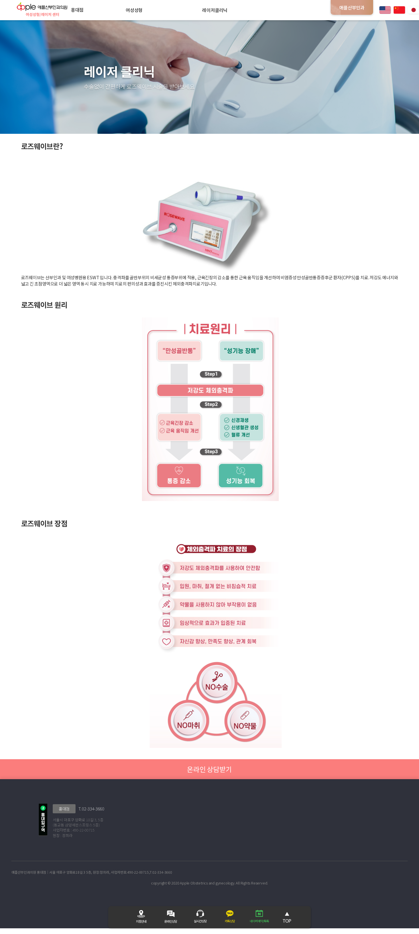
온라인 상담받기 (209, 769)
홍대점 (64, 809)
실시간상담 (200, 921)
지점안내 (141, 921)
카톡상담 (230, 921)
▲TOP (286, 917)
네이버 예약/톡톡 (259, 921)
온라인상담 (170, 921)
